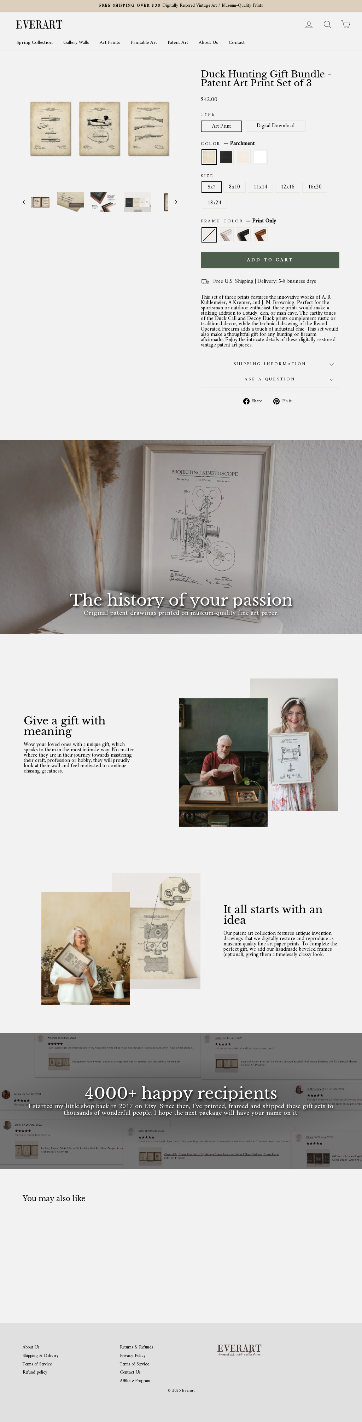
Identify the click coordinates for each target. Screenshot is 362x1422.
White (260, 157)
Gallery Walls (76, 42)
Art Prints (110, 42)
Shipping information (270, 364)
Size (207, 176)
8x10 (234, 187)
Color (228, 144)
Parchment (209, 157)
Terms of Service (37, 1364)
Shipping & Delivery (41, 1356)
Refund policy (35, 1372)
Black (243, 235)
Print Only (209, 235)
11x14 (260, 187)
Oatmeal (226, 235)
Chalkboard (226, 157)
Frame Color (238, 221)
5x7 (212, 187)
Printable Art (144, 42)
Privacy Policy (133, 1356)
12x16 (287, 187)
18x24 (214, 203)
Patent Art (178, 42)
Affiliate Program (135, 1381)
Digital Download (275, 126)
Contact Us (130, 1372)
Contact (237, 42)
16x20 (315, 187)
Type (208, 115)
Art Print (221, 126)
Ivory (243, 157)
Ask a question (270, 379)
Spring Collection (35, 42)
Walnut (260, 235)
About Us (208, 42)
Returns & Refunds (136, 1347)
